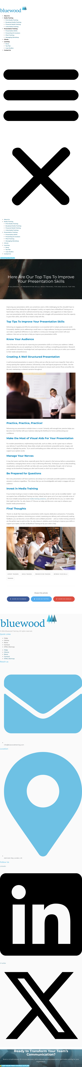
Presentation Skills (11, 31)
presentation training (43, 574)
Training (10, 578)
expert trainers (13, 574)
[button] (41, 135)
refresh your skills (60, 574)
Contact (7, 645)
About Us (7, 16)
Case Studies (10, 48)
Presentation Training (11, 28)
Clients (6, 39)
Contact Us (7, 50)
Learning (7, 41)
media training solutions (38, 499)
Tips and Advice (60, 286)
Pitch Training (10, 35)
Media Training (8, 18)
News (7, 44)
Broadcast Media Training (13, 22)
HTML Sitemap (9, 647)
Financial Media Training (13, 24)
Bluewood (14, 286)
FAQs (6, 638)
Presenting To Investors (13, 33)
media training (27, 574)
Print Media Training (12, 20)
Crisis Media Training (12, 26)
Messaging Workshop (12, 37)
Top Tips (8, 46)
